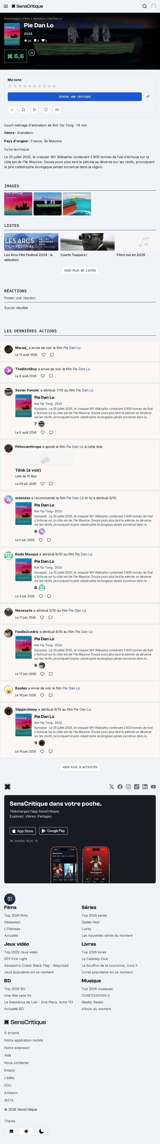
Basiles (21, 688)
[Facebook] (120, 788)
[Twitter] (111, 788)
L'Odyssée (12, 929)
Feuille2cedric (27, 632)
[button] (153, 6)
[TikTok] (136, 788)
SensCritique (12, 18)
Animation (39, 18)
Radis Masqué (26, 554)
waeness (22, 498)
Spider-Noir (91, 922)
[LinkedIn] (145, 788)
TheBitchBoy (26, 369)
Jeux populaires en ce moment (29, 972)
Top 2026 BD (14, 989)
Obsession (12, 922)
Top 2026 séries (94, 915)
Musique (91, 981)
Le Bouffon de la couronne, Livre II (110, 965)
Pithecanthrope (28, 447)
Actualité (11, 935)
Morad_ (21, 348)
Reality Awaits (92, 1002)
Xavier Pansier (27, 390)
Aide (7, 1055)
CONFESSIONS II (96, 995)
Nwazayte (23, 610)
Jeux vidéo (16, 944)
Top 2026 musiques (97, 989)
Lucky (86, 929)
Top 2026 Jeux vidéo (21, 952)
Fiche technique (16, 149)
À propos (11, 1033)
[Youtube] (153, 788)
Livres (89, 944)
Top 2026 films (16, 915)
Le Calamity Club (95, 959)
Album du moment (96, 1009)
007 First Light (15, 959)
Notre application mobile (23, 1040)
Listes (11, 225)
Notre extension (17, 1048)
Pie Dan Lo (55, 18)
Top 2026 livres (94, 952)
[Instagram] (128, 788)
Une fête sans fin (17, 995)
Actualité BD (14, 1009)
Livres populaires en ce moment (107, 972)
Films (26, 18)
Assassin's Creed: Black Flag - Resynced (36, 965)
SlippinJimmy (26, 709)
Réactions (15, 290)
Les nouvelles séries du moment (107, 935)
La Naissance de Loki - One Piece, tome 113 (38, 1002)
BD (7, 981)
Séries (89, 907)
